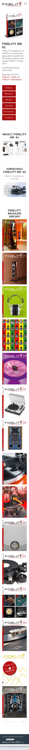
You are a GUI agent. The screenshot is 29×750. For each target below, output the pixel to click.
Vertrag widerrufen (10, 739)
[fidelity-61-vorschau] (14, 189)
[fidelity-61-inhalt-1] (14, 148)
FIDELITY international (12, 79)
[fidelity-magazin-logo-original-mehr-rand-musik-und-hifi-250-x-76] (12, 3)
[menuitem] (24, 3)
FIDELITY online (9, 77)
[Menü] (24, 3)
